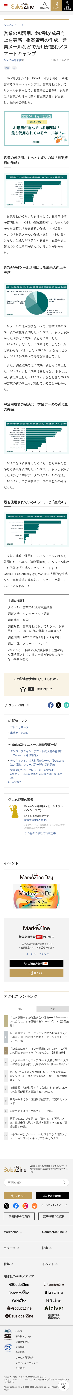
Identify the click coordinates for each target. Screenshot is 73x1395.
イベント (48, 1264)
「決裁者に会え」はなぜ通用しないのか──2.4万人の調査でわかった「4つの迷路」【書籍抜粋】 (38, 1050)
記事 (45, 1248)
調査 (7, 67)
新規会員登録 (37, 963)
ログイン (38, 973)
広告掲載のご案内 (19, 1216)
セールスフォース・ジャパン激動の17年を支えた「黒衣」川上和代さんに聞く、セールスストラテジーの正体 (39, 1037)
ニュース (10, 1248)
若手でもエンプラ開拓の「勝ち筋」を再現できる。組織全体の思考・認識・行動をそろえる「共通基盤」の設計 (38, 1122)
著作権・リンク (23, 1336)
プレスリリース (19, 727)
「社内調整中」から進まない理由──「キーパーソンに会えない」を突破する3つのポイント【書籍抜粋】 (39, 1021)
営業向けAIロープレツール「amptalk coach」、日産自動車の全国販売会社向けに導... (36, 774)
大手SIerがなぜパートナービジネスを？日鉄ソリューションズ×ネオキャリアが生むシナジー (38, 1136)
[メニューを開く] (5, 5)
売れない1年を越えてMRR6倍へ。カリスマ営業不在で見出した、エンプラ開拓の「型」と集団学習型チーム (39, 1076)
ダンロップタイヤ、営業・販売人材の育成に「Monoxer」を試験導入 (36, 753)
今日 (20, 1008)
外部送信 (20, 1367)
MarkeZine (11, 1232)
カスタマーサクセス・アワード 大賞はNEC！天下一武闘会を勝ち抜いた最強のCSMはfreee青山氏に (39, 1062)
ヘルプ (19, 1331)
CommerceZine (53, 1232)
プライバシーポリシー (27, 1362)
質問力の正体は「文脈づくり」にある (32, 1111)
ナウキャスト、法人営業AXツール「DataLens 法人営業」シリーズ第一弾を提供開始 (37, 762)
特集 (7, 1264)
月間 (53, 1008)
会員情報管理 (22, 1341)
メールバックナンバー (39, 954)
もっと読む (14, 782)
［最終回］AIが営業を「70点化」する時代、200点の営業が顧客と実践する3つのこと (38, 1089)
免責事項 (20, 1346)
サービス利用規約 (25, 1357)
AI (14, 67)
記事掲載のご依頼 (53, 1216)
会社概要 (20, 1352)
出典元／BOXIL (19, 732)
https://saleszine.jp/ (35, 820)
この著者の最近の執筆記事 (40, 833)
